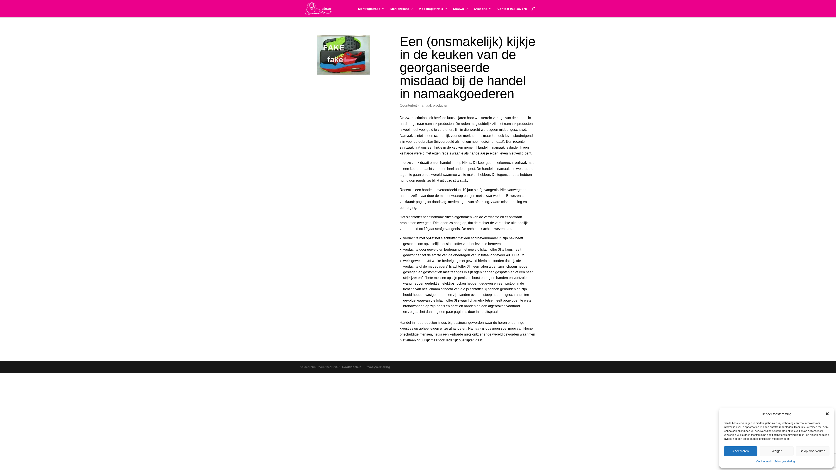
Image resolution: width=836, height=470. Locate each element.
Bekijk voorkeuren (812, 451)
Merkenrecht (399, 8)
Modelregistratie (431, 8)
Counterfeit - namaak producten (424, 105)
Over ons (480, 8)
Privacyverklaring (784, 461)
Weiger (777, 451)
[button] (827, 414)
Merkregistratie (369, 8)
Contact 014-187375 (512, 8)
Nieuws (458, 8)
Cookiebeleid (764, 461)
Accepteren (740, 451)
